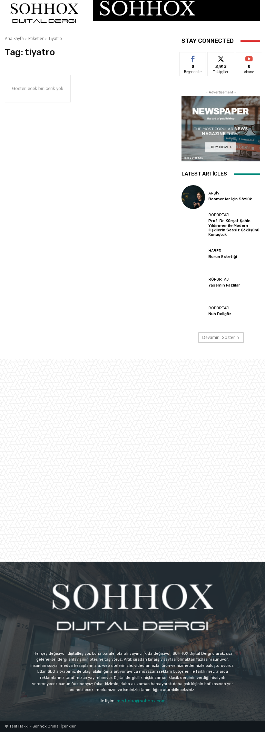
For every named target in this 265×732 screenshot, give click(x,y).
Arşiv (213, 193)
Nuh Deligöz (220, 314)
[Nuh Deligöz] (193, 312)
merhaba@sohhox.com (141, 700)
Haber (215, 251)
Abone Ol (249, 57)
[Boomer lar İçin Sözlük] (193, 197)
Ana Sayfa (14, 38)
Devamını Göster (218, 337)
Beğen (193, 57)
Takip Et (221, 57)
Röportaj (218, 215)
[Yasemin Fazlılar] (193, 283)
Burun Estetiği (222, 256)
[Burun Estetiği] (193, 254)
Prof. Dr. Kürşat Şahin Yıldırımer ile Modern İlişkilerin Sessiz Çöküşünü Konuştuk (233, 228)
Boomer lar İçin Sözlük (230, 199)
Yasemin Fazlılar (224, 285)
